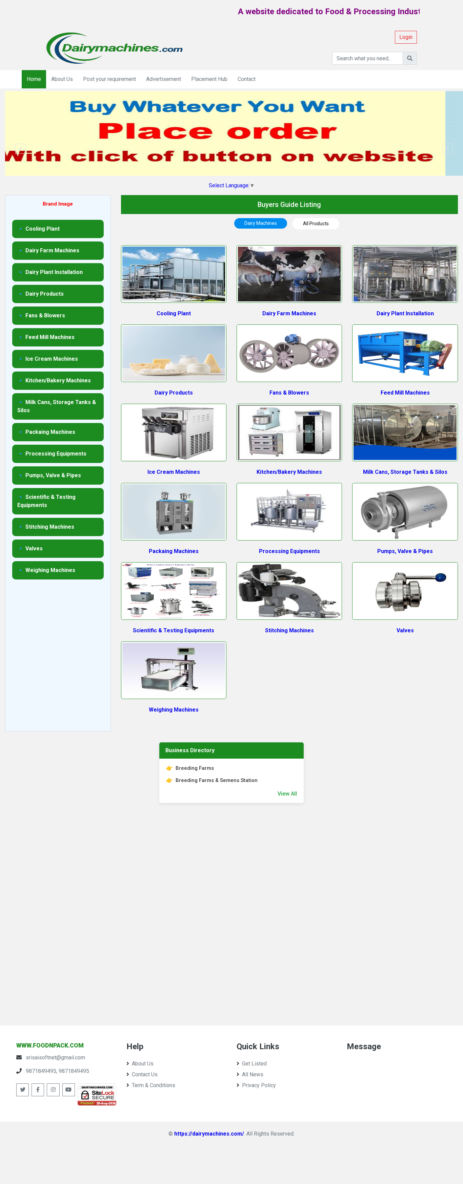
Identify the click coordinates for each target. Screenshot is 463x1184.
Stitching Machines (289, 630)
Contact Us (145, 1074)
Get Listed (254, 1063)
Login (405, 37)
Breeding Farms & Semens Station (217, 780)
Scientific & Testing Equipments (173, 630)
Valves (405, 630)
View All (287, 793)
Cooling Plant (174, 313)
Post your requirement (109, 79)
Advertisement (163, 79)
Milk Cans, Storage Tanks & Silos (405, 472)
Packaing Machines (174, 551)
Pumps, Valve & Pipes (405, 551)
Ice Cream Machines (173, 472)
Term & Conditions (153, 1085)
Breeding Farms (195, 768)
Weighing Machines (174, 709)
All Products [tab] (316, 223)
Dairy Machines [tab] (260, 223)
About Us (62, 79)
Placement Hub (209, 79)
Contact (247, 79)
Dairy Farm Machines (289, 313)
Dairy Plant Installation (405, 313)
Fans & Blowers (289, 392)
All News (252, 1074)
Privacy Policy (259, 1085)
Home (34, 79)
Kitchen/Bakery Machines (289, 472)
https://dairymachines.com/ (209, 1133)
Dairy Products (174, 392)
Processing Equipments (289, 551)
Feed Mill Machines (405, 392)
